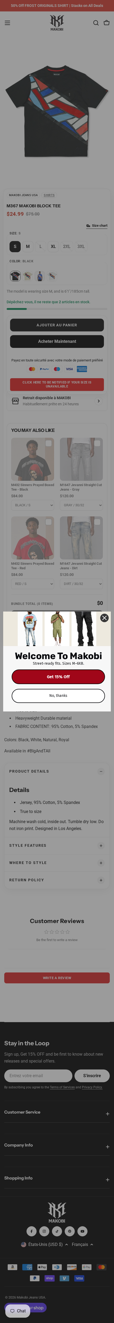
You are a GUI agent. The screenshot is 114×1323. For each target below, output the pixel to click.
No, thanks (58, 695)
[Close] (104, 618)
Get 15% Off (58, 676)
